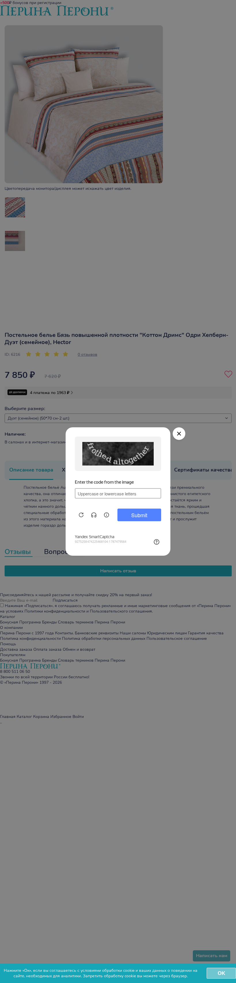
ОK (221, 973)
